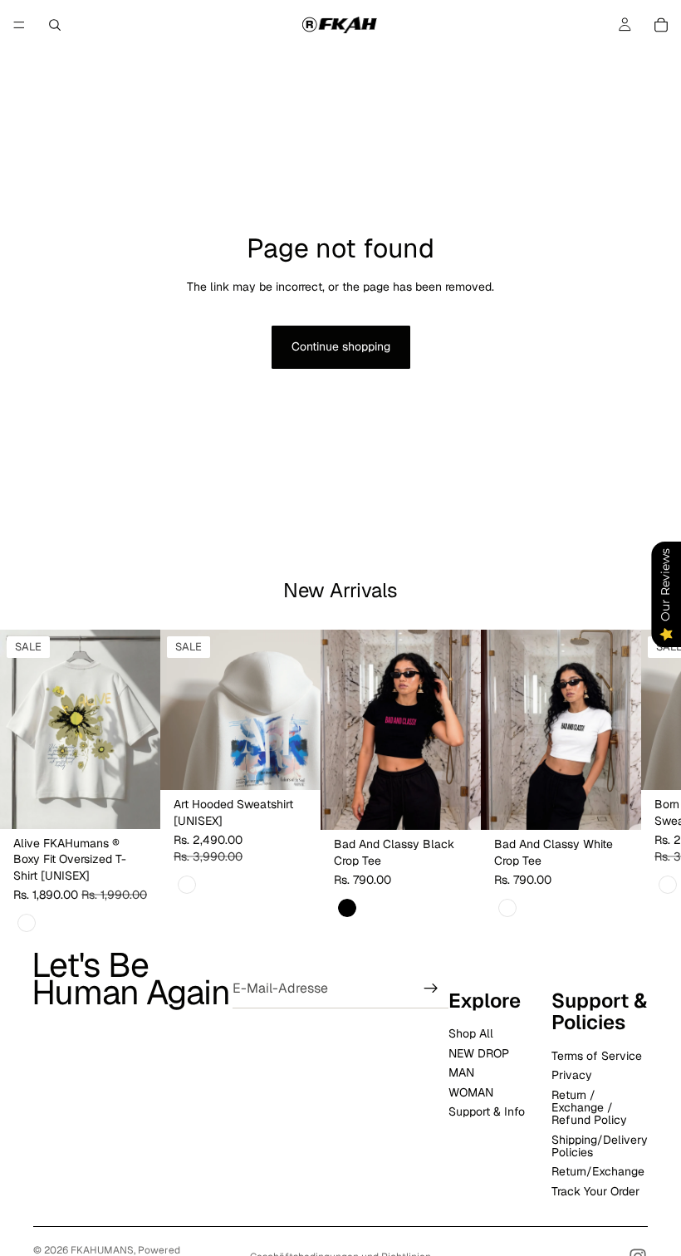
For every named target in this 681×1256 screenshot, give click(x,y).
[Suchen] (55, 25)
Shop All (470, 1033)
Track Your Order (595, 1191)
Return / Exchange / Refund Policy (589, 1107)
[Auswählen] (134, 803)
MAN (461, 1072)
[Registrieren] (431, 988)
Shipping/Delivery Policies (599, 1145)
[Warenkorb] (661, 25)
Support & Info (486, 1111)
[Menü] (19, 25)
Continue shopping (341, 346)
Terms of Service (596, 1054)
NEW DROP (478, 1052)
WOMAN (470, 1091)
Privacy (571, 1074)
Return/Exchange (597, 1171)
